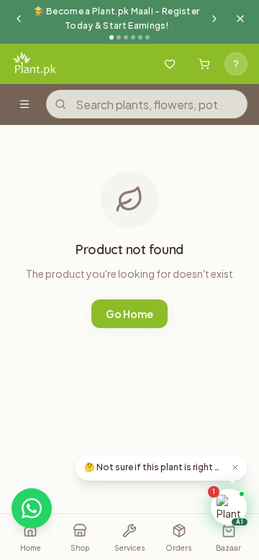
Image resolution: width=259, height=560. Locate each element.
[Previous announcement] (19, 18)
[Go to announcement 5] (140, 37)
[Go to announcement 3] (126, 37)
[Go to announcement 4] (133, 37)
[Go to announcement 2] (119, 37)
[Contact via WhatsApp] (32, 508)
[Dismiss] (235, 467)
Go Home (129, 313)
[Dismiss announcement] (240, 18)
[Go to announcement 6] (147, 37)
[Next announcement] (214, 18)
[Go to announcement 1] (111, 37)
